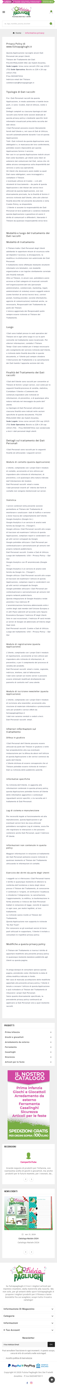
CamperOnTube (28, 1162)
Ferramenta (11, 1047)
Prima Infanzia (12, 1032)
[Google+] (27, 1383)
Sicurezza (10, 1057)
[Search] (51, 23)
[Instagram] (31, 1383)
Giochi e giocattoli (14, 1037)
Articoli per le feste (15, 1062)
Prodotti (9, 1025)
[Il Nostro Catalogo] (28, 1)
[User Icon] (51, 12)
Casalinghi (10, 1052)
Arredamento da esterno (17, 1042)
